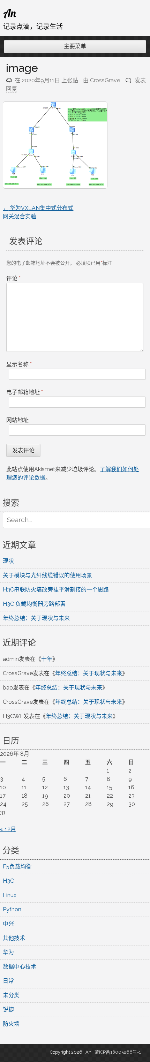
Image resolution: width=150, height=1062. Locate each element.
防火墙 (11, 1023)
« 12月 (8, 829)
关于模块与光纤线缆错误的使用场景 (47, 575)
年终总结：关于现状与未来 (36, 618)
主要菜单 (75, 46)
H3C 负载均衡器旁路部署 (34, 604)
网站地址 (17, 420)
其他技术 (14, 938)
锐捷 (8, 1009)
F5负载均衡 (17, 866)
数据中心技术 (19, 966)
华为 (8, 952)
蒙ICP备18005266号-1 (118, 1052)
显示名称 (19, 364)
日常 (8, 981)
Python (12, 909)
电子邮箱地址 (24, 392)
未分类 (11, 995)
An (9, 13)
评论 (13, 278)
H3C (8, 881)
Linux (9, 895)
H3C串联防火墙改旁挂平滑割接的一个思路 (56, 589)
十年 (46, 659)
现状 (8, 561)
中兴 (8, 923)
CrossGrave (105, 80)
